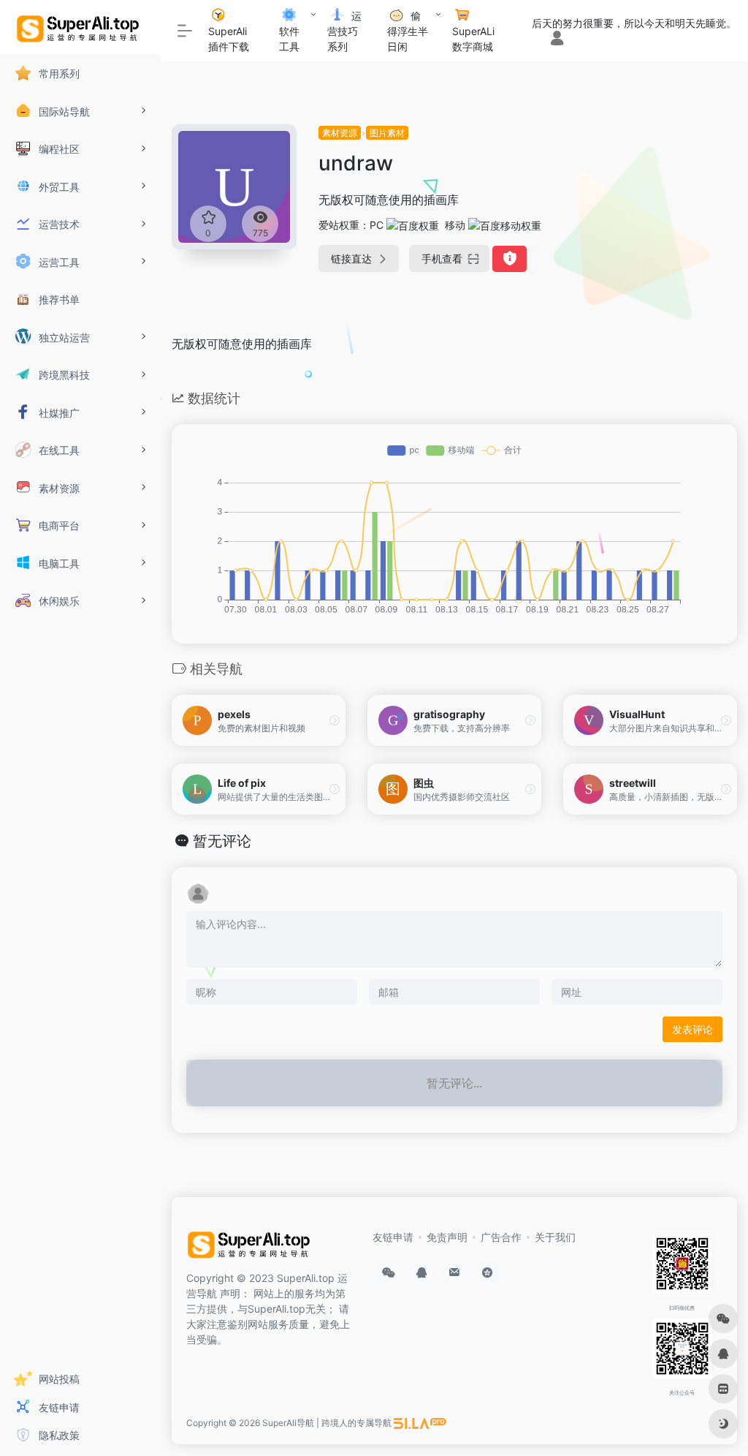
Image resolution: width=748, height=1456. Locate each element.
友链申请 (393, 1237)
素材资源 (339, 132)
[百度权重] (412, 225)
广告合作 (501, 1237)
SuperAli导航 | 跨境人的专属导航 (327, 1422)
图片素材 (387, 132)
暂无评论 (222, 841)
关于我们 (555, 1237)
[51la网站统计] (420, 1422)
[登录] (557, 39)
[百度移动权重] (504, 225)
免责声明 (447, 1237)
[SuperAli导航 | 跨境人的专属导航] (251, 1248)
